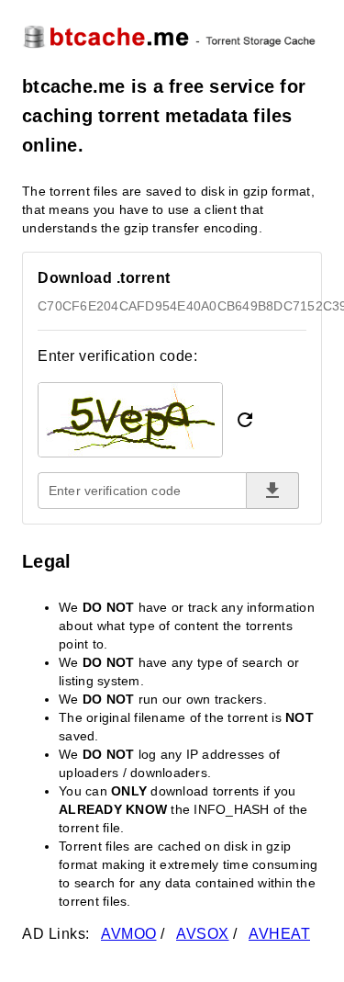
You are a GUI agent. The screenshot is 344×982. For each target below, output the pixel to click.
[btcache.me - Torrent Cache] (172, 36)
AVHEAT (279, 934)
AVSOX (202, 934)
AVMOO (129, 934)
